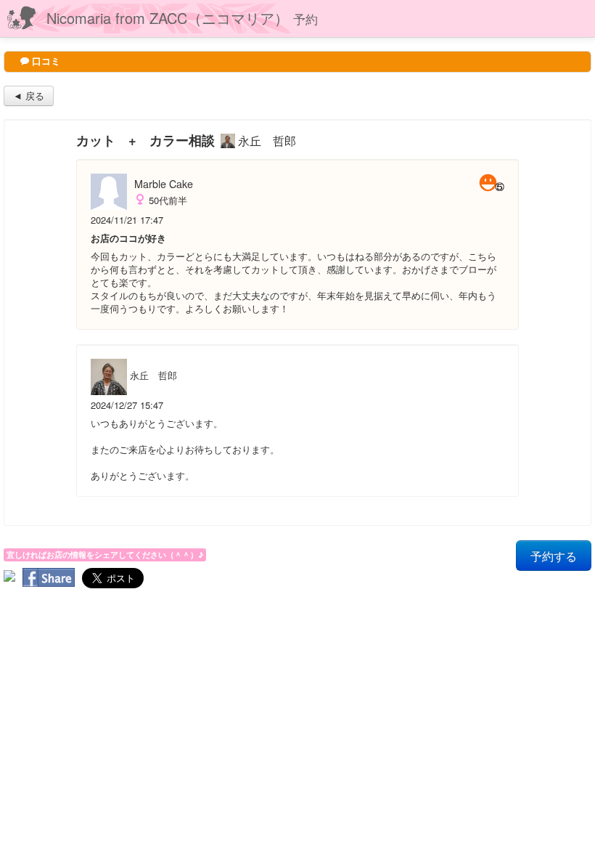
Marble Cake (163, 183)
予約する (553, 555)
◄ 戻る (28, 95)
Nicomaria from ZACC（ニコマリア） (182, 17)
